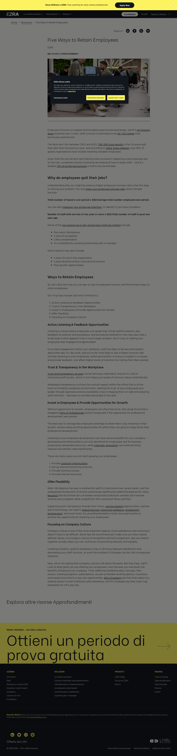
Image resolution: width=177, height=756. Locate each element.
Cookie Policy (72, 91)
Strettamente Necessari (96, 98)
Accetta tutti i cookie (116, 98)
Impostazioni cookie (61, 97)
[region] (89, 90)
